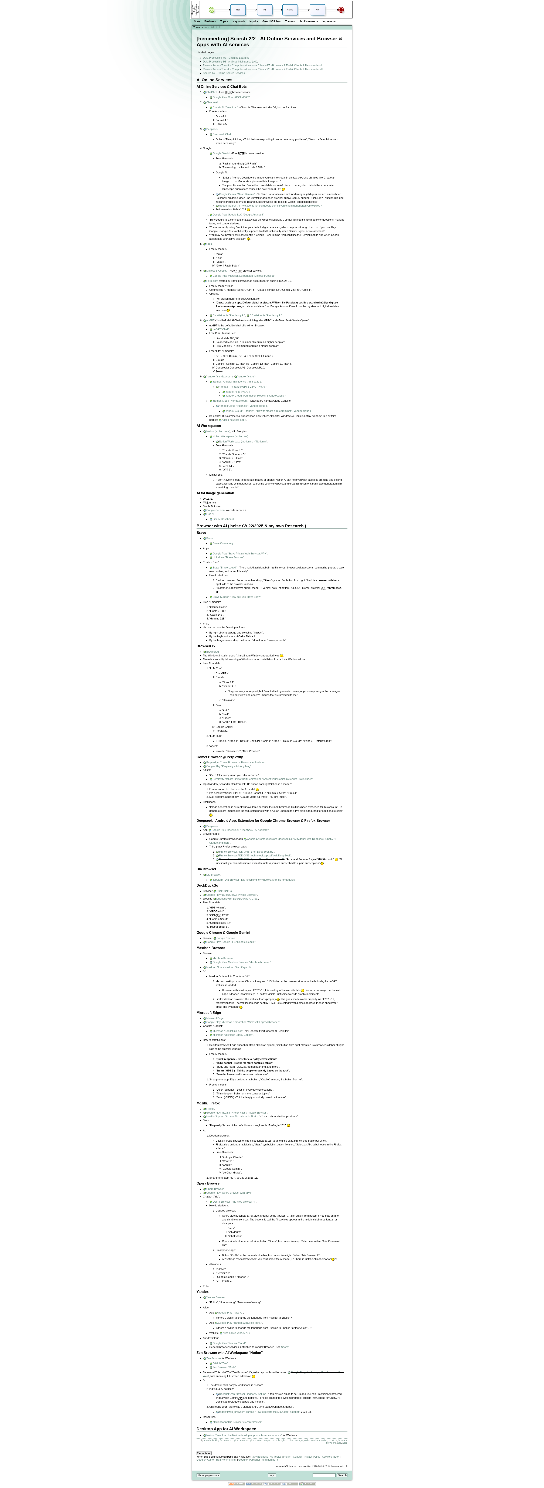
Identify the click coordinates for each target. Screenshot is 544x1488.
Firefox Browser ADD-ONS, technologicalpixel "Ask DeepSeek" (255, 855)
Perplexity (212, 280)
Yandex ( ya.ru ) (246, 376)
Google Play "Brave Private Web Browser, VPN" (240, 553)
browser (343, 1440)
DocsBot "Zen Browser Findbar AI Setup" (242, 1394)
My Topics (275, 1456)
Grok (209, 243)
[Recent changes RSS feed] (236, 1484)
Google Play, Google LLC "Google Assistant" (238, 214)
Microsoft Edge (215, 1018)
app (339, 1442)
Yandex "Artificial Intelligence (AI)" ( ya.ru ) (237, 381)
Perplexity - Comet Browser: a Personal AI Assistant (235, 762)
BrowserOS (213, 651)
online (324, 1440)
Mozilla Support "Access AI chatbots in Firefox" (232, 1116)
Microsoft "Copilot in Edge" (228, 1031)
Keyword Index (330, 1456)
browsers (331, 1442)
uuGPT (210, 320)
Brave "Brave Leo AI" (225, 567)
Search (285, 1347)
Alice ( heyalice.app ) (234, 419)
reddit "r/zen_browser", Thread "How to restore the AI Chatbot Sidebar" (259, 1411)
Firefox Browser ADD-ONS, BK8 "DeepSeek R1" (246, 851)
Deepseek (212, 129)
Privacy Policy (312, 1456)
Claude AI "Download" (225, 107)
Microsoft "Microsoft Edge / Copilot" (233, 1034)
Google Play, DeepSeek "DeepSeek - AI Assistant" (240, 830)
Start (197, 21)
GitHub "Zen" (220, 1363)
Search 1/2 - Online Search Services (224, 73)
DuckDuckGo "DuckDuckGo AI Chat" (237, 898)
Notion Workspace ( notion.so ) (230, 436)
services (332, 1440)
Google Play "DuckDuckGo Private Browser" (231, 894)
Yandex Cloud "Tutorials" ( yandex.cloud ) (243, 405)
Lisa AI (210, 514)
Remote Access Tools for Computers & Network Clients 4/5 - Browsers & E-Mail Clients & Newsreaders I (262, 65)
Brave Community (223, 543)
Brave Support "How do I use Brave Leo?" (237, 596)
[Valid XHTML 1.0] (272, 1484)
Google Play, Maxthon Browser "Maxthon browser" (242, 962)
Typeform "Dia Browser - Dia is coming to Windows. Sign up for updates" (254, 879)
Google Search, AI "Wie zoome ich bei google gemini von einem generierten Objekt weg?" (271, 205)
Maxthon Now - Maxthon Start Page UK (228, 967)
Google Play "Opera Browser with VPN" (229, 1192)
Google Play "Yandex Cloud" (229, 1343)
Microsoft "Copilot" (216, 270)
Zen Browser (213, 1358)
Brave (209, 538)
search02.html (211, 27)
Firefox (210, 1108)
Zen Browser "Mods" (224, 1367)
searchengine (264, 1440)
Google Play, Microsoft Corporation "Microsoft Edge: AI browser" (242, 1022)
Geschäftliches (271, 21)
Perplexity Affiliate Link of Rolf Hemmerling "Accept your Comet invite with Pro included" (263, 779)
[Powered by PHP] (254, 1484)
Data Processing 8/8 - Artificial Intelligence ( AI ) (230, 61)
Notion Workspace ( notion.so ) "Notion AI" (243, 441)
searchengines (280, 1440)
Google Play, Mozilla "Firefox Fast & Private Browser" (236, 1112)
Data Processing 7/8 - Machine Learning (226, 57)
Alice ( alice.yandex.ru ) (236, 1333)
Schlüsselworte (308, 21)
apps (344, 1442)
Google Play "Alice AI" (230, 1312)
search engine (231, 1440)
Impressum (329, 21)
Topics (224, 21)
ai (302, 1440)
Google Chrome (226, 938)
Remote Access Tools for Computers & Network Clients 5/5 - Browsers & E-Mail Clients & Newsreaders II (263, 69)
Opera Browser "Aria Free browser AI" (234, 1201)
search (207, 1440)
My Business (260, 1456)
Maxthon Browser (223, 958)
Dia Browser (213, 874)
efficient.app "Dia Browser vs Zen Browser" (237, 1422)
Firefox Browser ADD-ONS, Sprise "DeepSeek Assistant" (251, 859)
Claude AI (212, 102)
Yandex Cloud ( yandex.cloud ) (230, 400)
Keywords (239, 21)
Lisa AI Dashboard (223, 519)
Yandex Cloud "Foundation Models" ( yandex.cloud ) (255, 395)
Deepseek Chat (222, 134)
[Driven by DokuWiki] (307, 1484)
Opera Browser (215, 1189)
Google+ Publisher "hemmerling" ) (258, 1459)
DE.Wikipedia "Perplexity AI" (266, 315)
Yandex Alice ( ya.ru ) (237, 391)
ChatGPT (211, 92)
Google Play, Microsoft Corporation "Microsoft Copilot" (244, 275)
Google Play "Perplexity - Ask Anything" (228, 766)
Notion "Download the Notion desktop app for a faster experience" (244, 1435)
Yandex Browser (215, 1297)
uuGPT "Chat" (221, 329)
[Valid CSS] (289, 1484)
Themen (290, 21)
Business (210, 21)
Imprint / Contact (292, 1456)
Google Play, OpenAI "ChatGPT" (231, 97)
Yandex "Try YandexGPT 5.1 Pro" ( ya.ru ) (242, 386)
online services (312, 1440)
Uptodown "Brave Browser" (228, 557)
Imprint (253, 21)
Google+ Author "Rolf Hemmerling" (217, 1459)
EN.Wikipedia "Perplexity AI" (229, 315)
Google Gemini (221, 153)
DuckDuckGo (224, 891)
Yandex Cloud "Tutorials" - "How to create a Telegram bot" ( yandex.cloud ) (268, 411)
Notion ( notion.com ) (218, 431)
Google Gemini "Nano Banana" (237, 194)
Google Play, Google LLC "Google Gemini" (230, 942)
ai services (294, 1440)
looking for (217, 1440)
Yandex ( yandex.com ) (219, 376)
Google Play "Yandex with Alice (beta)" (240, 1322)
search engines (248, 1440)
